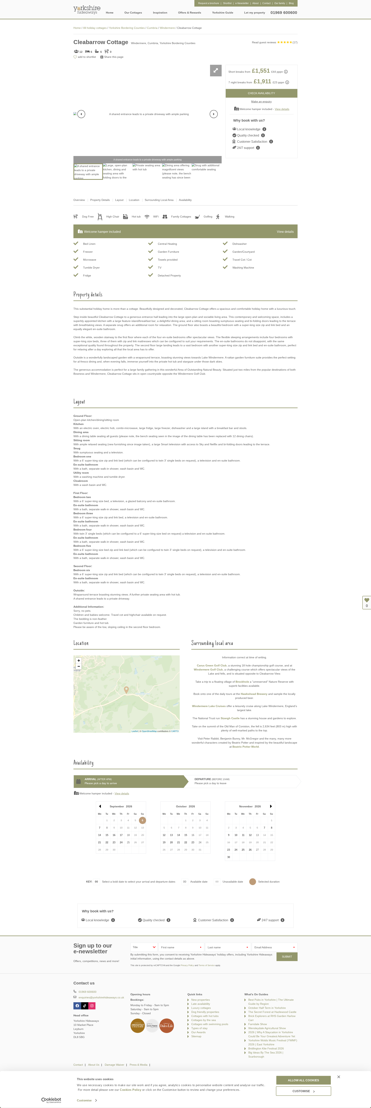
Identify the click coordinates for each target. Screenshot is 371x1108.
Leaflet (135, 731)
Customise (84, 1100)
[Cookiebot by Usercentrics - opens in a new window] (51, 1100)
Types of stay (199, 1028)
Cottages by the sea (203, 1020)
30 (228, 857)
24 (121, 842)
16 (114, 835)
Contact (78, 1064)
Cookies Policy (130, 1089)
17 (121, 835)
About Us (93, 1064)
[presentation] (81, 114)
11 (243, 835)
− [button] (78, 666)
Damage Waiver (114, 1064)
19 (164, 842)
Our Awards (198, 1032)
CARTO (175, 731)
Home (109, 12)
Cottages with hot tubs (205, 1016)
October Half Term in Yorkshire (267, 1007)
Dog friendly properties (205, 1011)
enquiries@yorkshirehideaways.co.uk (101, 997)
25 (243, 849)
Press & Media (138, 1064)
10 (236, 835)
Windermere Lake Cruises (209, 706)
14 (99, 835)
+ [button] (78, 660)
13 (171, 835)
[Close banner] (338, 1076)
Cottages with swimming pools (209, 1024)
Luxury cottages (201, 1007)
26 (250, 849)
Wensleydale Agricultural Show (267, 1028)
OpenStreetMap (149, 731)
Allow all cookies (303, 1080)
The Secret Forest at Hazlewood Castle (272, 1011)
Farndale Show (257, 1024)
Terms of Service (207, 965)
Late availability (200, 1003)
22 (107, 842)
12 (164, 835)
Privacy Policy (187, 965)
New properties (200, 999)
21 (99, 842)
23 (114, 842)
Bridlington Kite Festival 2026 (266, 1048)
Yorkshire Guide (222, 12)
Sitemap (196, 1036)
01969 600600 (284, 12)
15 (107, 835)
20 (171, 842)
